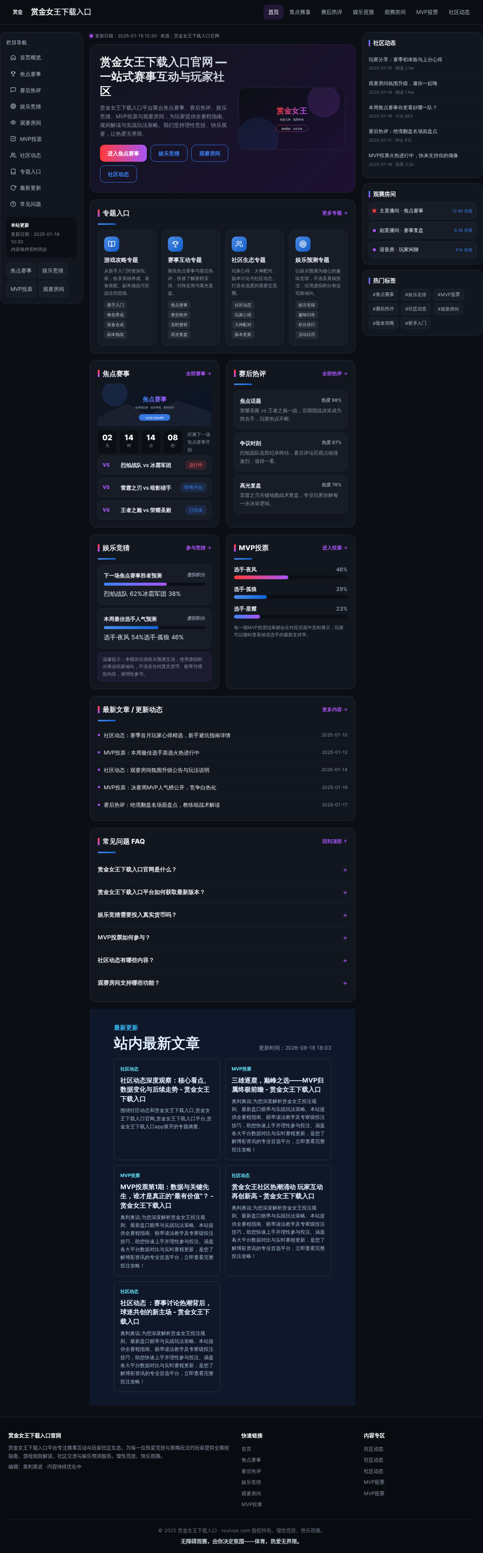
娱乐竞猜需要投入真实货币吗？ (137, 914)
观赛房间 (395, 12)
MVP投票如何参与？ (124, 937)
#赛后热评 (383, 309)
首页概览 (30, 57)
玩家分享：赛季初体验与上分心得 (405, 59)
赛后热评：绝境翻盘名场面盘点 (403, 131)
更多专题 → (335, 213)
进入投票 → (335, 547)
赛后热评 (331, 12)
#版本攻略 (383, 323)
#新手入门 (415, 323)
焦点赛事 (300, 12)
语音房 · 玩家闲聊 (426, 249)
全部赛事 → (198, 373)
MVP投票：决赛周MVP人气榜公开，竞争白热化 (160, 787)
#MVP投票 (449, 294)
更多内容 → (335, 709)
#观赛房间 (448, 309)
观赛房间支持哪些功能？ (129, 982)
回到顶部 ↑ (335, 841)
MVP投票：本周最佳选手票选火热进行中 (152, 752)
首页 (273, 12)
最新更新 (30, 187)
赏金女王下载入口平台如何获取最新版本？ (151, 892)
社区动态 (459, 12)
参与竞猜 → (198, 547)
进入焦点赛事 (123, 153)
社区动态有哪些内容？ (126, 960)
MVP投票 (427, 12)
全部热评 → (335, 373)
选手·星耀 (245, 608)
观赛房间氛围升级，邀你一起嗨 (403, 83)
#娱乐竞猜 (415, 294)
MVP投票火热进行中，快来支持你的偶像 (413, 155)
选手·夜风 (245, 569)
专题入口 (30, 171)
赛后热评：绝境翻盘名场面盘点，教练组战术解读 (162, 804)
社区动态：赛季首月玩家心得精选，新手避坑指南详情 (167, 735)
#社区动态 (415, 309)
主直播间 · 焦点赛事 (426, 210)
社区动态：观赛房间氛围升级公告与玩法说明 (156, 770)
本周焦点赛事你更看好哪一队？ (403, 107)
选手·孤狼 (245, 589)
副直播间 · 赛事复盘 (426, 230)
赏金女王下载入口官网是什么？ (137, 869)
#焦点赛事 (383, 294)
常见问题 (30, 204)
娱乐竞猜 (363, 12)
